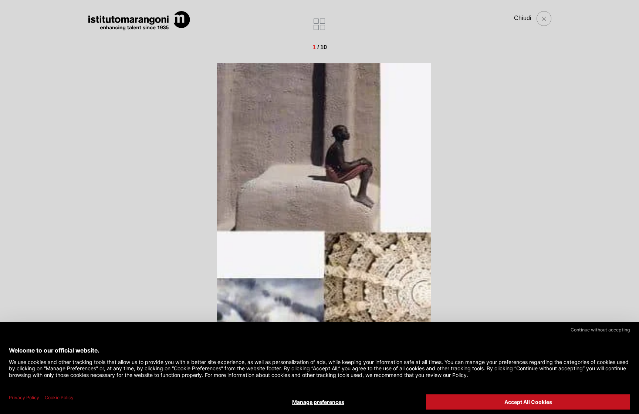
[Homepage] (139, 20)
